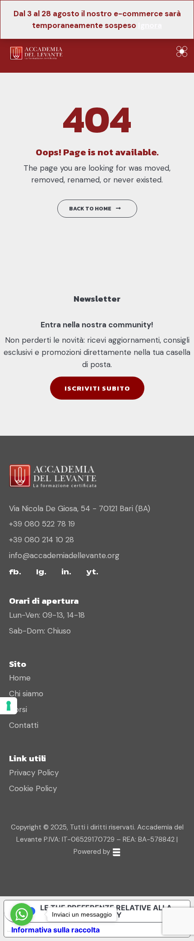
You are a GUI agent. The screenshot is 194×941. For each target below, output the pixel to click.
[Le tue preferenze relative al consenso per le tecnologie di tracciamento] (8, 705)
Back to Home (90, 209)
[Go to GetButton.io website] (21, 932)
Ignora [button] (150, 25)
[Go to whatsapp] (21, 914)
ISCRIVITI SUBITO (97, 388)
